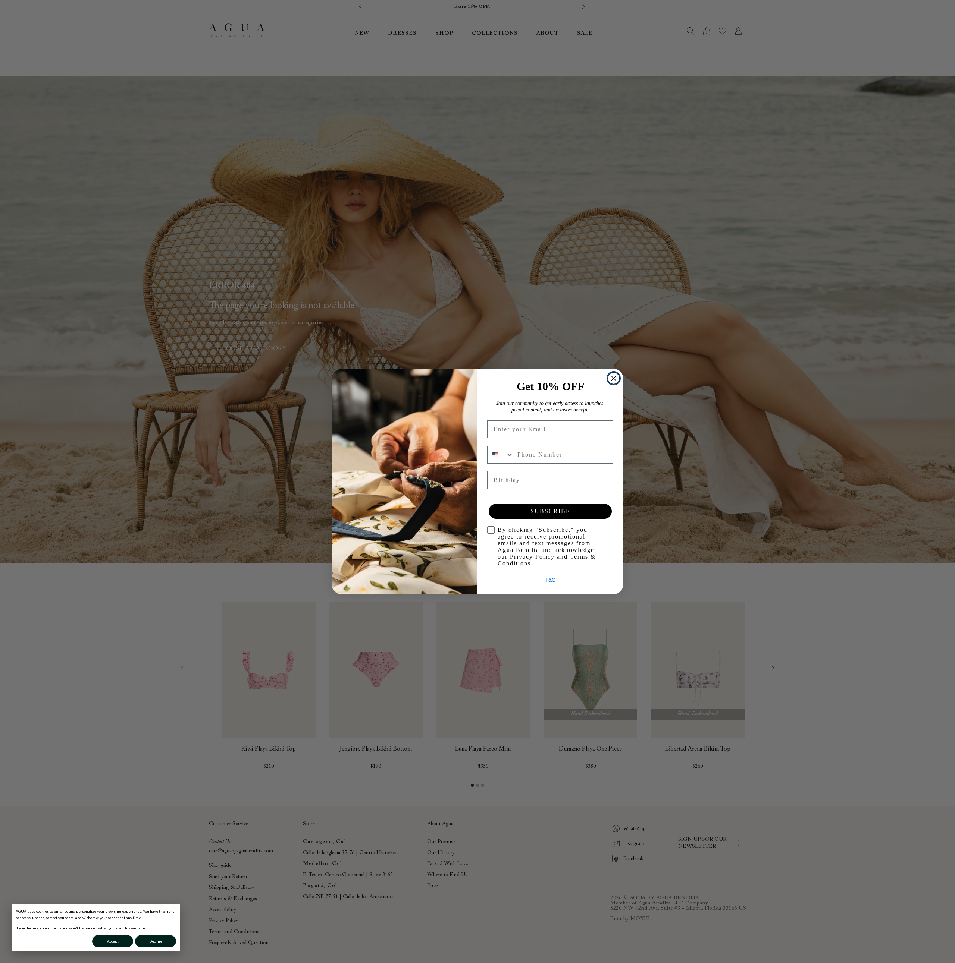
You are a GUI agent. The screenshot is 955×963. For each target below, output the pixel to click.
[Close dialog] (613, 378)
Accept (113, 941)
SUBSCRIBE (550, 511)
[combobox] (501, 454)
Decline (155, 941)
